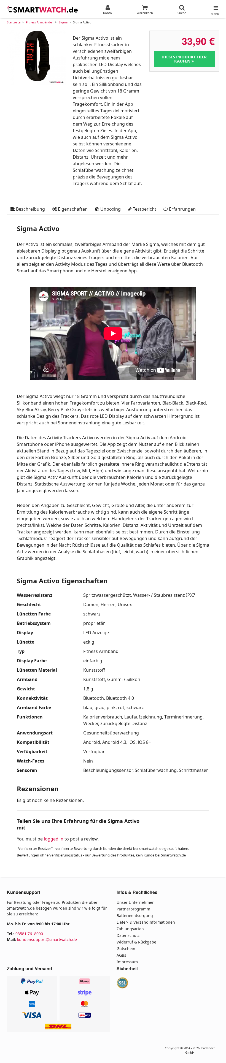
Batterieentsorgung (135, 915)
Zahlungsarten (130, 928)
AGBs (121, 955)
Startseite (13, 22)
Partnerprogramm (133, 909)
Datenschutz (128, 935)
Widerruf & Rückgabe (136, 942)
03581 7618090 (29, 933)
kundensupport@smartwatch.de (47, 939)
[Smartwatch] (43, 9)
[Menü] (215, 6)
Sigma (63, 22)
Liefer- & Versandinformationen (146, 922)
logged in (53, 839)
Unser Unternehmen (136, 902)
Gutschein (126, 948)
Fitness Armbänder (39, 22)
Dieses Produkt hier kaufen (184, 59)
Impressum (127, 961)
